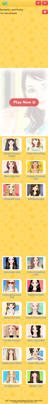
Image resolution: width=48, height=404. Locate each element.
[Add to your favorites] (45, 12)
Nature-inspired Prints (36, 317)
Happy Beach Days (36, 153)
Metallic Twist (36, 386)
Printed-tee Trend (12, 199)
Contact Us (12, 400)
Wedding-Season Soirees (12, 154)
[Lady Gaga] (45, 3)
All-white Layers (12, 386)
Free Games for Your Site (25, 400)
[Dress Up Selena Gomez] (38, 3)
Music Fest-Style (12, 176)
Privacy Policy (38, 400)
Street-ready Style (11, 272)
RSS (6, 400)
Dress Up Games (10, 13)
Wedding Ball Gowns (12, 363)
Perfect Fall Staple (36, 340)
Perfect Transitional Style (36, 273)
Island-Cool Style (12, 317)
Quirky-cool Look (36, 363)
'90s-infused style (36, 199)
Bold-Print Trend (36, 295)
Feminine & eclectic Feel (12, 296)
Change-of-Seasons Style (35, 177)
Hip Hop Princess (12, 340)
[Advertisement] (24, 42)
